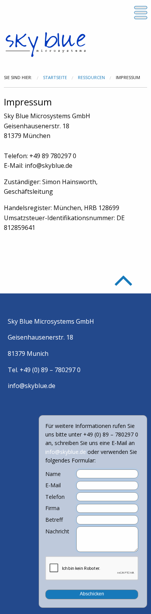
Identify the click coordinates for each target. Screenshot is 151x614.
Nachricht (57, 531)
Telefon (55, 497)
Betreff (54, 520)
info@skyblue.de (31, 385)
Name (53, 474)
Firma (52, 508)
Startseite (55, 77)
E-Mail (53, 485)
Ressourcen (91, 77)
